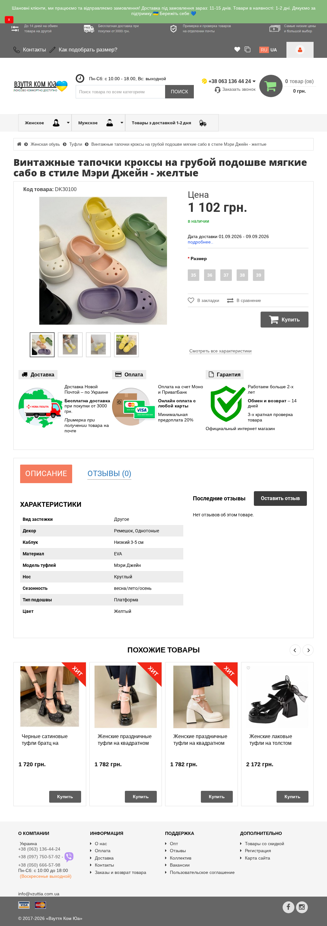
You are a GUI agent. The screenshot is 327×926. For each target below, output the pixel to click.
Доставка (104, 857)
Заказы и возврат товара (120, 872)
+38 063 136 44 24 (230, 81)
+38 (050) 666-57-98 (39, 865)
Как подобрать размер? (88, 50)
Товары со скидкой (264, 843)
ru (264, 49)
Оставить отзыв (280, 498)
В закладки (208, 300)
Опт (174, 843)
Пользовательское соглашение (202, 872)
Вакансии (180, 865)
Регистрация (258, 850)
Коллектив (180, 857)
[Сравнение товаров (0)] (247, 50)
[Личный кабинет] (300, 50)
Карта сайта (257, 857)
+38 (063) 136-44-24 (39, 849)
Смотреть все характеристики (220, 350)
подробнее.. (200, 241)
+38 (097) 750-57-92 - (41, 856)
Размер (199, 258)
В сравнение (249, 300)
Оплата (102, 850)
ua (273, 49)
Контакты (34, 50)
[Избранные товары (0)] (237, 50)
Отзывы (178, 850)
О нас (101, 843)
